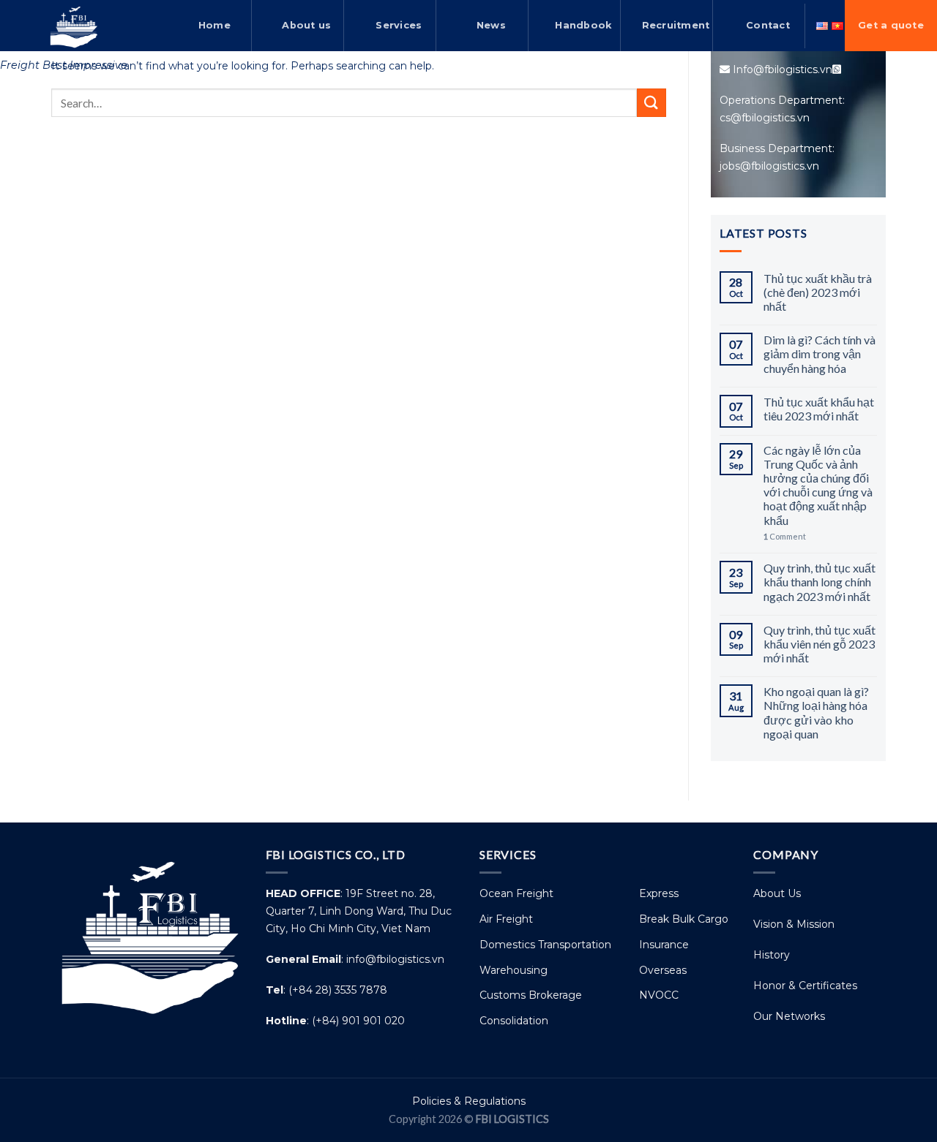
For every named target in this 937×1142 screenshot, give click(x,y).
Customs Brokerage (530, 995)
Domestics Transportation (545, 944)
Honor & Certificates (805, 985)
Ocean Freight (516, 893)
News (491, 25)
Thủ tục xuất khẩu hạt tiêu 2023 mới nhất (819, 409)
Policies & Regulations (469, 1101)
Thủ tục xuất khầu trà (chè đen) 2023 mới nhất (818, 292)
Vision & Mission (794, 924)
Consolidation (513, 1020)
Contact (768, 25)
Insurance (664, 944)
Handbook (583, 25)
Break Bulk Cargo (683, 919)
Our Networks (789, 1016)
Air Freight (506, 919)
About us (306, 25)
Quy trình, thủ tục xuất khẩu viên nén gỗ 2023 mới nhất (820, 644)
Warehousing (513, 970)
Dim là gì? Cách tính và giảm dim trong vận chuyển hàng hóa (820, 353)
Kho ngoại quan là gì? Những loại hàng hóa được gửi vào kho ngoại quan (816, 712)
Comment (785, 536)
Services (399, 25)
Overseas (663, 970)
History (771, 954)
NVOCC (659, 995)
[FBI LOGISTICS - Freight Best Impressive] (73, 25)
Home (214, 25)
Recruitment (676, 25)
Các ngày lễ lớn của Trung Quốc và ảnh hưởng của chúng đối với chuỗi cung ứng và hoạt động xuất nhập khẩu (818, 485)
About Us (777, 893)
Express (659, 893)
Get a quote (891, 25)
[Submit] (651, 102)
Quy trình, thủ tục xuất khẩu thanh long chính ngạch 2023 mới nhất (820, 581)
